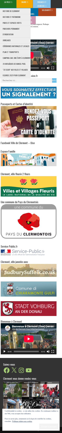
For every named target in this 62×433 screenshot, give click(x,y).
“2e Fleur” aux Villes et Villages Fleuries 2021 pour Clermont (15, 72)
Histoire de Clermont (11, 11)
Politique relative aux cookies (22, 421)
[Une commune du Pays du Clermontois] (29, 221)
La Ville (7, 1)
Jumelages (7, 40)
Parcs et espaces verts (12, 22)
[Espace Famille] (29, 159)
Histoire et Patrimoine (11, 17)
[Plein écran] (52, 68)
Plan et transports (11, 52)
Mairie (23, 1)
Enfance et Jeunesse (41, 3)
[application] (29, 339)
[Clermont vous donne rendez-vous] (31, 400)
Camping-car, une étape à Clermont (17, 57)
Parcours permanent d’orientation (11, 31)
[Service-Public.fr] (29, 256)
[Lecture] (4, 351)
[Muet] (48, 68)
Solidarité (46, 10)
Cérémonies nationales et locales (16, 46)
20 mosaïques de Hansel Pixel (14, 63)
